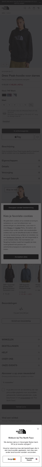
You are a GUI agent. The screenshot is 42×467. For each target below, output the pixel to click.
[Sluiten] (38, 428)
